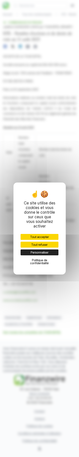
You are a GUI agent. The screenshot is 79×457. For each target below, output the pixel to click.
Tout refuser (39, 244)
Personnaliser (39, 252)
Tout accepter (39, 237)
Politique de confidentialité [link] (39, 261)
